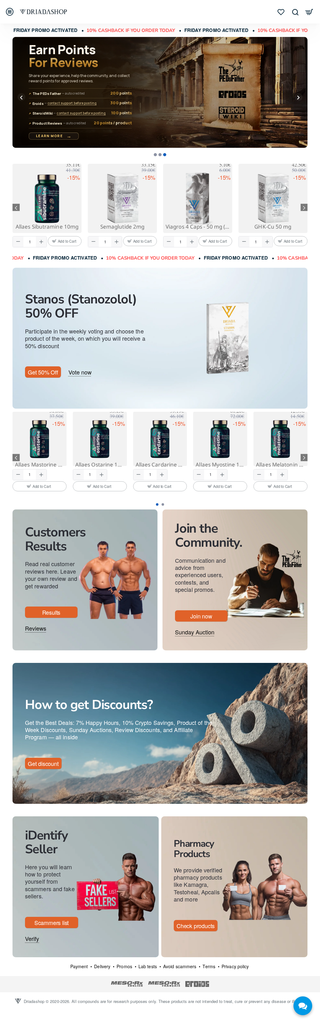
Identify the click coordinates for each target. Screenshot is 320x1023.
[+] (41, 241)
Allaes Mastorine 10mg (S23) (99, 464)
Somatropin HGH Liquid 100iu (47, 226)
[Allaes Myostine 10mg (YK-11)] (280, 439)
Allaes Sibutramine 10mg (122, 226)
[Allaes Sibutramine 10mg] (122, 198)
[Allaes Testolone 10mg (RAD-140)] (39, 439)
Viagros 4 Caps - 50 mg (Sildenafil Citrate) (273, 226)
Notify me (56, 472)
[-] (18, 241)
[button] (21, 97)
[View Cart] (309, 11)
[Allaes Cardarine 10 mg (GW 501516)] (220, 439)
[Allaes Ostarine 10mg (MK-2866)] (160, 439)
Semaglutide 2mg (198, 226)
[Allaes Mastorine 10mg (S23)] (100, 439)
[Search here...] (295, 11)
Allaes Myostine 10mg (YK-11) (280, 464)
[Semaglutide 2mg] (197, 198)
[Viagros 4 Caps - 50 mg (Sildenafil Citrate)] (273, 198)
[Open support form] (302, 1005)
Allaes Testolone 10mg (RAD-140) (39, 464)
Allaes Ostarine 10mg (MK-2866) (160, 464)
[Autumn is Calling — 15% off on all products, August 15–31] (160, 92)
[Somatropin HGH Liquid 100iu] (47, 198)
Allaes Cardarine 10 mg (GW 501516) (220, 464)
